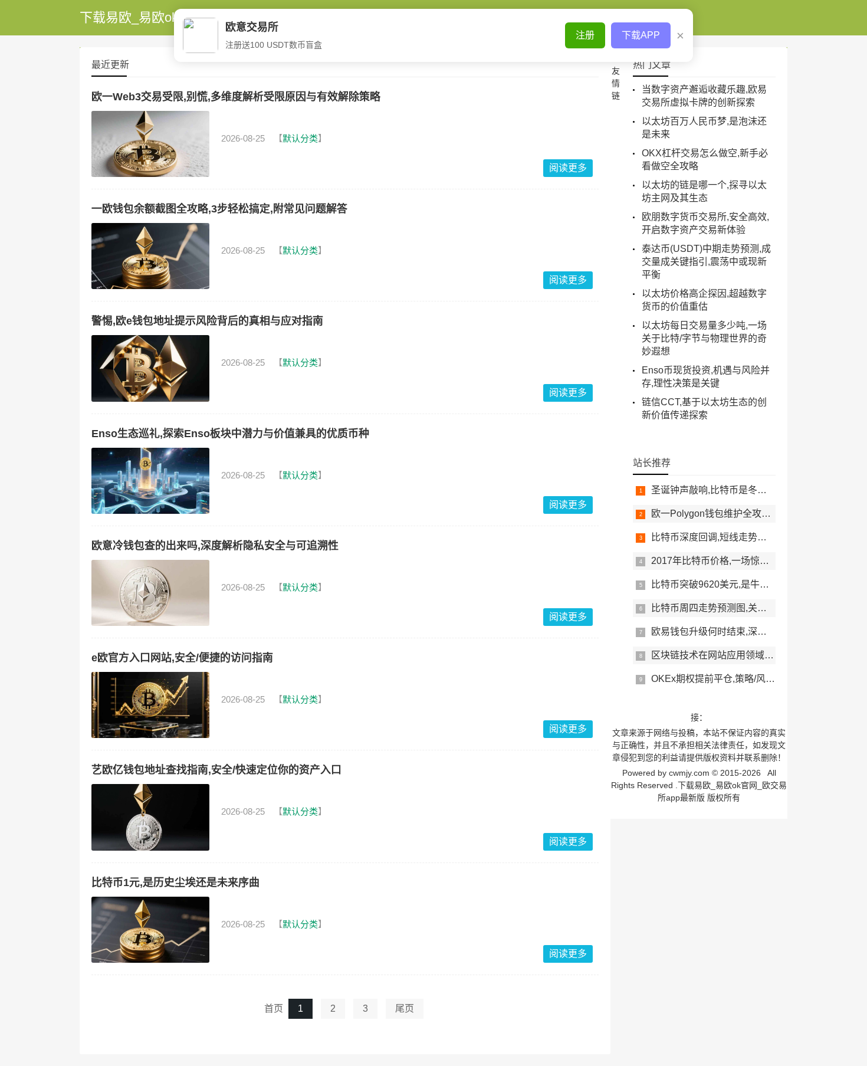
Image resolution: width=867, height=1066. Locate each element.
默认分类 (300, 138)
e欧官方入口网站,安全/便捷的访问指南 (182, 658)
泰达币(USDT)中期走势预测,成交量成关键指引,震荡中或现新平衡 (706, 262)
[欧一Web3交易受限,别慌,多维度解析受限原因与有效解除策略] (150, 144)
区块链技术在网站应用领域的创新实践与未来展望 (755, 655)
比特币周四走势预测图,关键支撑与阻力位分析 (746, 608)
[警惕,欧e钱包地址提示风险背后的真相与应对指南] (150, 368)
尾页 (404, 1008)
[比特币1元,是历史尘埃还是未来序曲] (150, 930)
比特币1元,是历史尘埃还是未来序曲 (175, 882)
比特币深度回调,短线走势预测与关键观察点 (742, 537)
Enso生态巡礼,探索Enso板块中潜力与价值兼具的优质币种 (230, 433)
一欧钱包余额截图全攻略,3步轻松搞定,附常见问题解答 (219, 209)
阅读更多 (568, 168)
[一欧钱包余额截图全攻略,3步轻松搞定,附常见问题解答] (150, 256)
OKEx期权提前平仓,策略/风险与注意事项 (736, 679)
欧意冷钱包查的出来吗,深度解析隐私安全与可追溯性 (215, 546)
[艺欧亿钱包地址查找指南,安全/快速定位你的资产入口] (150, 817)
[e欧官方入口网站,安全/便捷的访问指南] (150, 705)
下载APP (641, 35)
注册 (585, 35)
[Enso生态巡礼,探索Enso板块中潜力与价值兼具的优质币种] (150, 481)
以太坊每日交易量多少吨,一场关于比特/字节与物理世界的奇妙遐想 (704, 338)
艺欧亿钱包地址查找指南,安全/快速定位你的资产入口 (216, 770)
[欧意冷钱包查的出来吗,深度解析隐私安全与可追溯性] (150, 593)
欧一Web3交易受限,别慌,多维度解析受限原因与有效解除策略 (235, 97)
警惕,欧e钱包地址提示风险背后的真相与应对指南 (207, 321)
